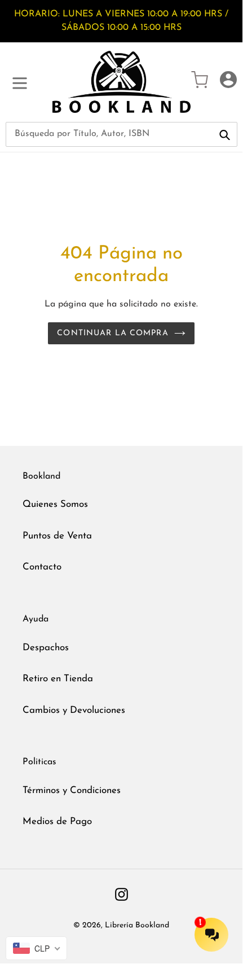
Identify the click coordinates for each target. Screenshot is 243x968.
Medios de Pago (57, 821)
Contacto (42, 567)
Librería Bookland (137, 925)
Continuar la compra (112, 333)
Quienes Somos (55, 504)
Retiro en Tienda (58, 679)
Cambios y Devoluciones (74, 710)
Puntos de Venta (57, 536)
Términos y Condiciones (72, 790)
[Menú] (19, 82)
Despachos (46, 647)
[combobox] (121, 134)
